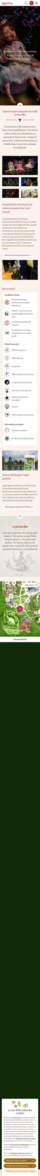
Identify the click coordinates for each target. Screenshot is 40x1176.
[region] (20, 611)
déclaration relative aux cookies (25, 1138)
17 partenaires (16, 1117)
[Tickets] (31, 3)
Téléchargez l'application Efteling (17, 507)
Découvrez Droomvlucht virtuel (16, 255)
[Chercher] (26, 3)
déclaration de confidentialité (19, 1145)
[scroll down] (20, 105)
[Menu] (36, 3)
